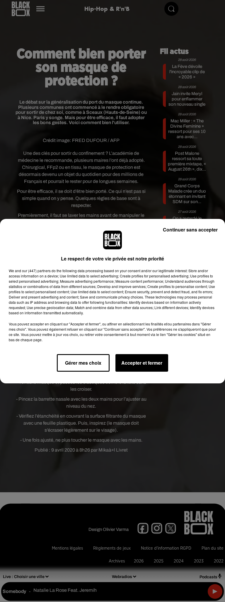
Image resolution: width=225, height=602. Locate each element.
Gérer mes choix (83, 362)
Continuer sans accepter (190, 229)
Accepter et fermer (141, 362)
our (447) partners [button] (36, 270)
